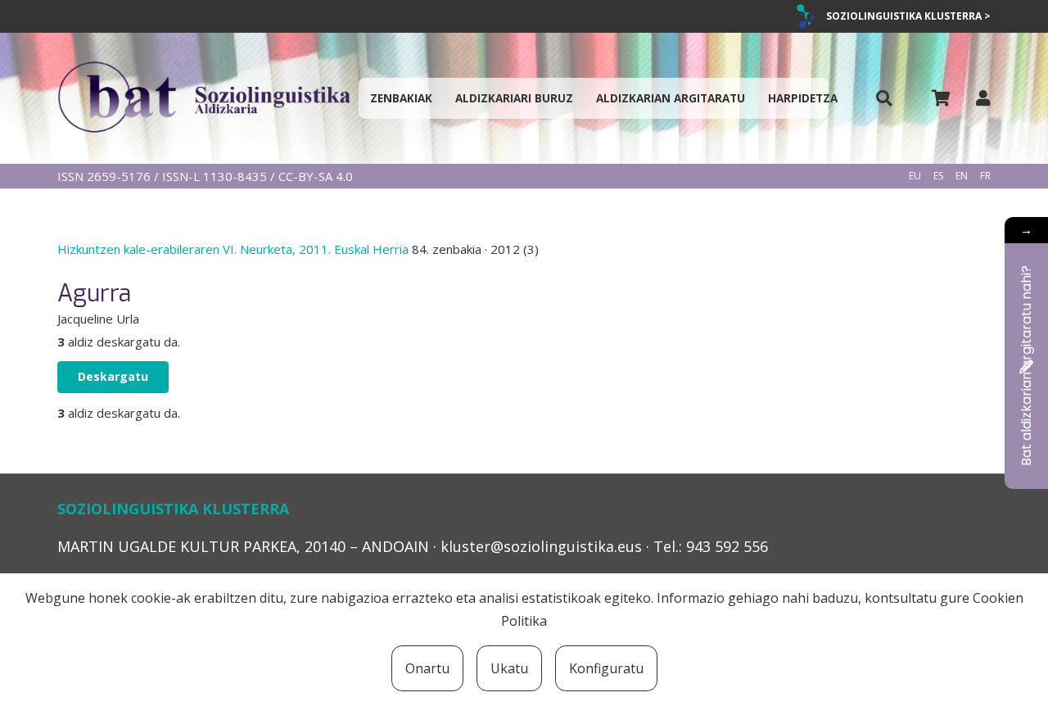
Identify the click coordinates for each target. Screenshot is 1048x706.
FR (985, 176)
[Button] (884, 98)
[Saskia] (941, 98)
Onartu (427, 668)
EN (961, 176)
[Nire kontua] (983, 98)
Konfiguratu (606, 668)
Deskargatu (113, 376)
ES (938, 176)
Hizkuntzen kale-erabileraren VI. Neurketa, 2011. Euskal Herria (234, 249)
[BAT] (203, 98)
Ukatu (509, 668)
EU (915, 176)
